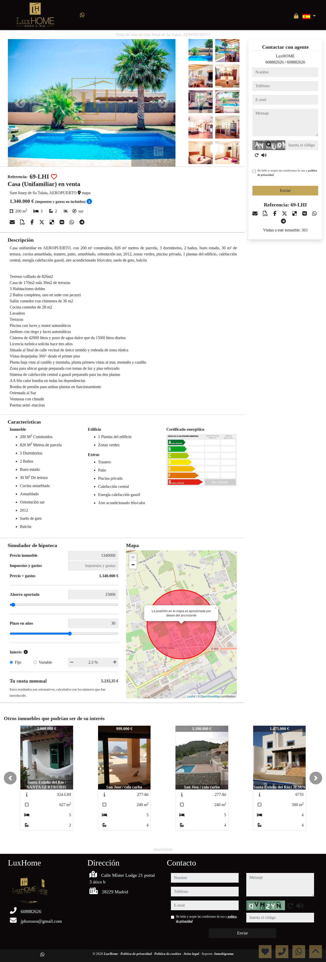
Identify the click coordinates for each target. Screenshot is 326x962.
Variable (45, 662)
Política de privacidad (136, 954)
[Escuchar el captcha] (264, 155)
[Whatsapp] (82, 15)
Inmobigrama (224, 954)
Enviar (285, 190)
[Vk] (62, 222)
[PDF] (23, 222)
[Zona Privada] (296, 16)
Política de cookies (168, 954)
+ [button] (133, 557)
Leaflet (191, 696)
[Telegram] (81, 222)
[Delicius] (53, 222)
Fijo (18, 662)
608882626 (274, 62)
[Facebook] (33, 222)
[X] (42, 222)
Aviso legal (192, 954)
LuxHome (111, 954)
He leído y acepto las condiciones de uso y (287, 172)
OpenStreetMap (210, 696)
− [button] (133, 565)
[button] (10, 778)
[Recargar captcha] (256, 155)
